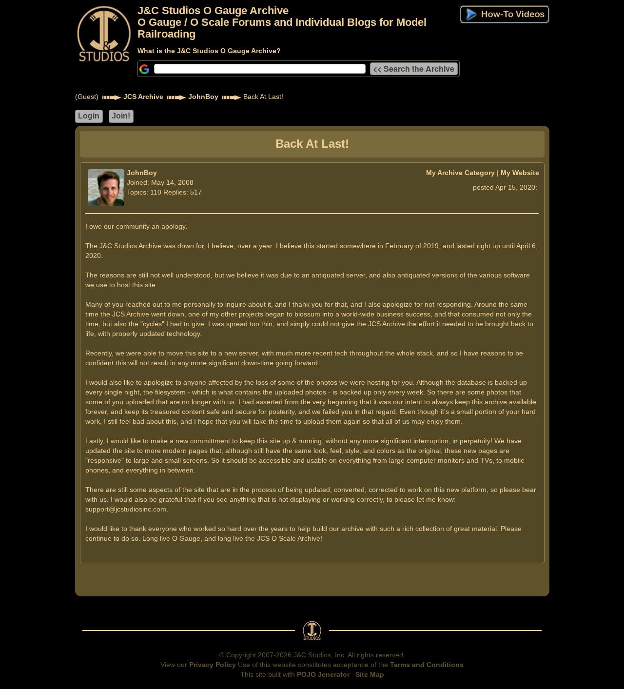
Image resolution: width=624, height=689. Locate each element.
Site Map (369, 674)
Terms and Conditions (427, 665)
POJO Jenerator (323, 674)
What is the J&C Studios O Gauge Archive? (209, 51)
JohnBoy (203, 96)
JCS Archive (143, 96)
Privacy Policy (212, 665)
